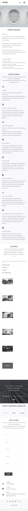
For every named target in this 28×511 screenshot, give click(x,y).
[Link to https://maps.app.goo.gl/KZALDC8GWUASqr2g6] (3, 494)
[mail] (17, 501)
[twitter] (7, 501)
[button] (12, 399)
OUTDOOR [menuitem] (4, 270)
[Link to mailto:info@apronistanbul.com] (3, 489)
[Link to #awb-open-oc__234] (24, 2)
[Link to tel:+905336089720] (3, 483)
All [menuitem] (2, 262)
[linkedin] (12, 501)
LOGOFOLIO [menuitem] (4, 267)
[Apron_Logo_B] (4, 2)
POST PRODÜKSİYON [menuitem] (6, 272)
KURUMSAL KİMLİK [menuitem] (6, 265)
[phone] (20, 501)
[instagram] (10, 501)
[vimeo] (15, 501)
